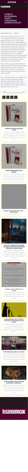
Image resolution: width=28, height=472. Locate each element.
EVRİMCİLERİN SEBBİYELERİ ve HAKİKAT (14, 171)
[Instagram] (15, 2)
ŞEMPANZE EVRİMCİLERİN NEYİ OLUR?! (14, 129)
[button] (3, 1)
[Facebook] (8, 2)
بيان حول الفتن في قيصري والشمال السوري (14, 289)
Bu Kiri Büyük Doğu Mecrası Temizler (14, 352)
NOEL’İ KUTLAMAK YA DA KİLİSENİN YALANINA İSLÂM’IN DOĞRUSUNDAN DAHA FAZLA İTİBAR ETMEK (14, 247)
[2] (9, 73)
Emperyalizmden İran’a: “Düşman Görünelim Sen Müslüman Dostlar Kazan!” (14, 320)
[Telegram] (13, 2)
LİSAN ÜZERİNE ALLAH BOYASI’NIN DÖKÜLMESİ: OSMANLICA (14, 382)
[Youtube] (10, 2)
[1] (21, 57)
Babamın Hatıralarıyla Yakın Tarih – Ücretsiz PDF (14, 211)
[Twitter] (12, 2)
